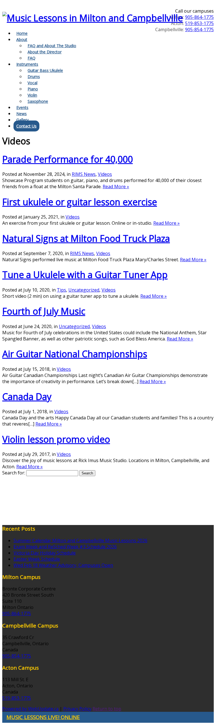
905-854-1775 (199, 29)
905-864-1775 (199, 17)
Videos (105, 174)
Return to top (107, 709)
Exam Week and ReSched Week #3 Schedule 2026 (65, 547)
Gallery (22, 119)
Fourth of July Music (43, 311)
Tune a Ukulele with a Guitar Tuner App (85, 275)
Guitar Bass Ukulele (45, 70)
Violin (32, 95)
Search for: (13, 473)
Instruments (27, 64)
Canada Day (26, 396)
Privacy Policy (77, 709)
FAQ (31, 58)
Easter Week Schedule (37, 559)
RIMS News (84, 174)
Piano (33, 89)
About (21, 39)
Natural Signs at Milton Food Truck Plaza (86, 238)
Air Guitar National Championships (74, 354)
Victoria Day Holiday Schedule (45, 553)
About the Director (45, 51)
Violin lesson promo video (56, 439)
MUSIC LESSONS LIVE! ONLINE (43, 717)
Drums (34, 76)
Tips (61, 290)
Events (22, 107)
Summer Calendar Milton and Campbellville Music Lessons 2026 (80, 540)
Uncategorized (83, 290)
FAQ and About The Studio (52, 45)
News (21, 113)
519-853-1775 (199, 23)
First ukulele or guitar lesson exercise (79, 202)
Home (22, 33)
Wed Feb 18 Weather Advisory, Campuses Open (63, 565)
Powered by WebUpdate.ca (30, 709)
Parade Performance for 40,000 (67, 159)
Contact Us (26, 126)
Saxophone (38, 101)
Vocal (32, 82)
